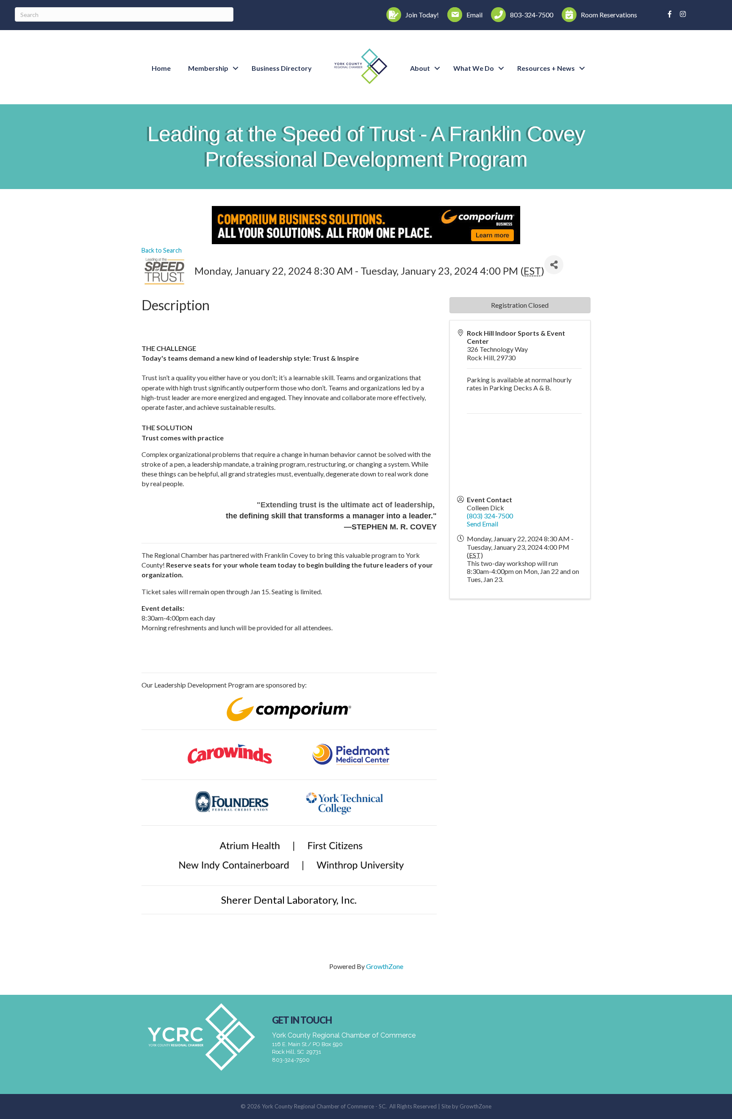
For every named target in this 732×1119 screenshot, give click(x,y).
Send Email (482, 524)
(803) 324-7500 (490, 516)
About (420, 68)
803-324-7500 (291, 1060)
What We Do (473, 68)
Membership (208, 68)
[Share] (553, 264)
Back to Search (161, 250)
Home (161, 68)
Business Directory (282, 68)
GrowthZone (384, 966)
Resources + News (546, 68)
